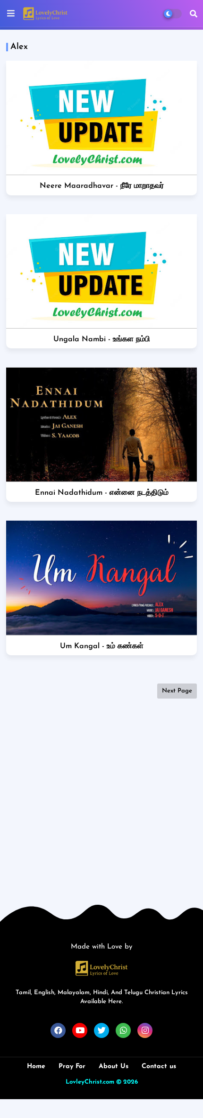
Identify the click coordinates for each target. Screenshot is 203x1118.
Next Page (177, 691)
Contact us (159, 1066)
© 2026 (127, 1082)
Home (36, 1066)
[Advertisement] (101, 804)
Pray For (72, 1066)
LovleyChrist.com (90, 1082)
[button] (193, 13)
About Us (113, 1066)
